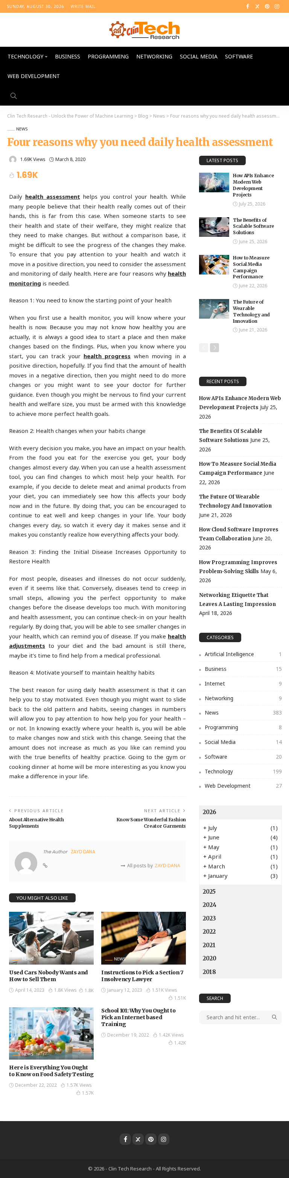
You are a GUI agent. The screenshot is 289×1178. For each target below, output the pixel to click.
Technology (25, 56)
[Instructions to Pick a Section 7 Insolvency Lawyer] (143, 938)
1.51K (180, 998)
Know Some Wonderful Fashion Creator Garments (151, 823)
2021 (209, 945)
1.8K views (65, 990)
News (22, 129)
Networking (154, 56)
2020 (209, 958)
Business (67, 56)
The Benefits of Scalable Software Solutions (253, 226)
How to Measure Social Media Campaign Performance (251, 267)
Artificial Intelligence (243, 654)
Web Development (34, 76)
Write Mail (83, 6)
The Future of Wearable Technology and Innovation (251, 311)
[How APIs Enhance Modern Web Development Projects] (214, 182)
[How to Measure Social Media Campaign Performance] (214, 265)
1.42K (180, 1043)
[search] (13, 96)
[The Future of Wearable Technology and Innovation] (214, 309)
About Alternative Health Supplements (36, 823)
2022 (209, 931)
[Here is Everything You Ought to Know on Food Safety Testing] (51, 1033)
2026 (209, 812)
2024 (209, 904)
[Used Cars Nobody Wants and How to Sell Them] (51, 938)
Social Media (199, 56)
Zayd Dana (83, 851)
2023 (209, 918)
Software (239, 56)
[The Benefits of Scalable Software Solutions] (214, 227)
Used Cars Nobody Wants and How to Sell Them (48, 976)
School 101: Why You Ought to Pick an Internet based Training (138, 1017)
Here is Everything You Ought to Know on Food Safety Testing (51, 1071)
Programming (108, 56)
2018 (209, 972)
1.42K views (171, 1035)
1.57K (88, 1093)
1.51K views (164, 990)
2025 (209, 891)
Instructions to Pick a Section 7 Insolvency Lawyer (142, 976)
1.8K (89, 990)
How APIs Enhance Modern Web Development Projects (253, 185)
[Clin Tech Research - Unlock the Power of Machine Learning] (144, 29)
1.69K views (33, 159)
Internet (243, 683)
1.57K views (79, 1085)
